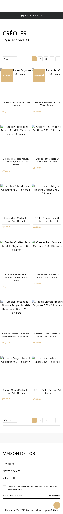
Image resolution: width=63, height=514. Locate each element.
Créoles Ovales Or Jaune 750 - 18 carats (47, 391)
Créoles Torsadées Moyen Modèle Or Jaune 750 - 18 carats (16, 161)
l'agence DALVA (50, 510)
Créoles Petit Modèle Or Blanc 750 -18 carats (47, 276)
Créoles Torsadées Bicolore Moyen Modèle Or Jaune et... (16, 335)
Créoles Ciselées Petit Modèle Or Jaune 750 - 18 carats (16, 277)
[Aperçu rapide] (13, 111)
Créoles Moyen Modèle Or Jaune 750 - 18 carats (47, 335)
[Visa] (25, 504)
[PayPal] (33, 504)
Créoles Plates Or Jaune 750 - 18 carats (16, 104)
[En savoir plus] (18, 111)
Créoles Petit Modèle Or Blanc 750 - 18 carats (47, 160)
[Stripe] (37, 504)
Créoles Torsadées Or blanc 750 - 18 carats (47, 104)
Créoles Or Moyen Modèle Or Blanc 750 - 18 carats (47, 219)
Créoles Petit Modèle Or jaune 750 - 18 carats (15, 219)
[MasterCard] (29, 504)
